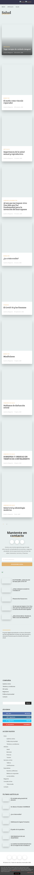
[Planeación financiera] (6, 599)
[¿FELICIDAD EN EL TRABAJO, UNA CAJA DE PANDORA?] (6, 617)
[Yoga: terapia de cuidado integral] (17, 39)
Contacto (6, 787)
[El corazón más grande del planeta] (6, 799)
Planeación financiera (20, 599)
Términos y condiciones (13, 744)
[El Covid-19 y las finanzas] (17, 286)
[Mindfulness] (17, 335)
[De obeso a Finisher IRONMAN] (6, 807)
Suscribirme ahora (17, 564)
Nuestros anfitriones (12, 771)
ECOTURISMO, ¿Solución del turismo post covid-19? (21, 580)
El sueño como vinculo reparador (13, 101)
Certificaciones (10, 765)
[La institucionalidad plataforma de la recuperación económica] (6, 845)
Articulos (10, 7)
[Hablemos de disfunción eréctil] (17, 384)
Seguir (28, 717)
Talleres (9, 763)
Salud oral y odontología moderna (14, 508)
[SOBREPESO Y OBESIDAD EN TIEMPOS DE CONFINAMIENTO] (17, 435)
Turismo (9, 757)
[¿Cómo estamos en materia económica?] (6, 590)
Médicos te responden (13, 773)
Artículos (6, 746)
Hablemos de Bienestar (10, 200)
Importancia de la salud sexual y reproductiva (14, 152)
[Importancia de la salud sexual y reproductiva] (17, 130)
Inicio (3, 7)
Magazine (6, 779)
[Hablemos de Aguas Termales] (6, 822)
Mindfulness (9, 356)
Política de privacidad (12, 741)
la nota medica (25, 17)
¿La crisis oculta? (11, 258)
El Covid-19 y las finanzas (14, 307)
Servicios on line (8, 760)
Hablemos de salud (9, 403)
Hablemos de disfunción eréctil (14, 406)
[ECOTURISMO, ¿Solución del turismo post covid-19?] (6, 581)
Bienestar (6, 17)
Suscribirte (27, 724)
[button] (31, 2)
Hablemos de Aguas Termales (20, 822)
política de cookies (16, 870)
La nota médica (10, 776)
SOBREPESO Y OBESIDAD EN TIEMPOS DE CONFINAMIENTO (16, 457)
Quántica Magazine (8, 107)
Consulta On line (8, 781)
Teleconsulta (10, 784)
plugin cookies (30, 872)
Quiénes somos (11, 738)
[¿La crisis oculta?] (17, 237)
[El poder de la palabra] (6, 830)
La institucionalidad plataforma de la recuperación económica (21, 844)
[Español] (28, 1)
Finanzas (15, 17)
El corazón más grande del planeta (19, 799)
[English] (22, 1)
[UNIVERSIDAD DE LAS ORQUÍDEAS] (6, 837)
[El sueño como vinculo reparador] (17, 79)
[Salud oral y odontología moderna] (17, 486)
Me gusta (27, 713)
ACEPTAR (17, 873)
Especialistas (7, 768)
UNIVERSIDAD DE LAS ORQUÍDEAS (18, 837)
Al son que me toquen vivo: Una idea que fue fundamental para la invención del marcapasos (15, 206)
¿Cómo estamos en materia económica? (21, 589)
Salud (8, 749)
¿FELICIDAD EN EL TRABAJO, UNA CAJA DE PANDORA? (22, 616)
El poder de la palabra (17, 829)
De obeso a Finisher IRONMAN (20, 807)
